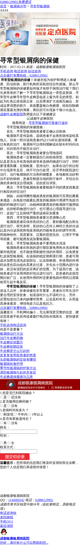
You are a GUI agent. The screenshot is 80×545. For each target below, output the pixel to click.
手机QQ (6, 521)
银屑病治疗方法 (11, 333)
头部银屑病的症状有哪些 (18, 359)
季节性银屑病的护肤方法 (18, 368)
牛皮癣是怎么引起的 (15, 351)
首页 (3, 6)
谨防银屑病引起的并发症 (18, 372)
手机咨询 (6, 71)
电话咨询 (20, 71)
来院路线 (6, 517)
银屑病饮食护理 (11, 364)
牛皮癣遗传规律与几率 (16, 376)
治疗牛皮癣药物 (11, 338)
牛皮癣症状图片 (11, 342)
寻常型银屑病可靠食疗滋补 (48, 123)
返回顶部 (6, 526)
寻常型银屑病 (40, 6)
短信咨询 (34, 71)
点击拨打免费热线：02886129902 (24, 75)
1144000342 (16, 500)
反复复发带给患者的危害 (18, 355)
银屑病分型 (18, 6)
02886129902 (44, 500)
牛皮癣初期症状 (11, 346)
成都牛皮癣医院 (11, 114)
